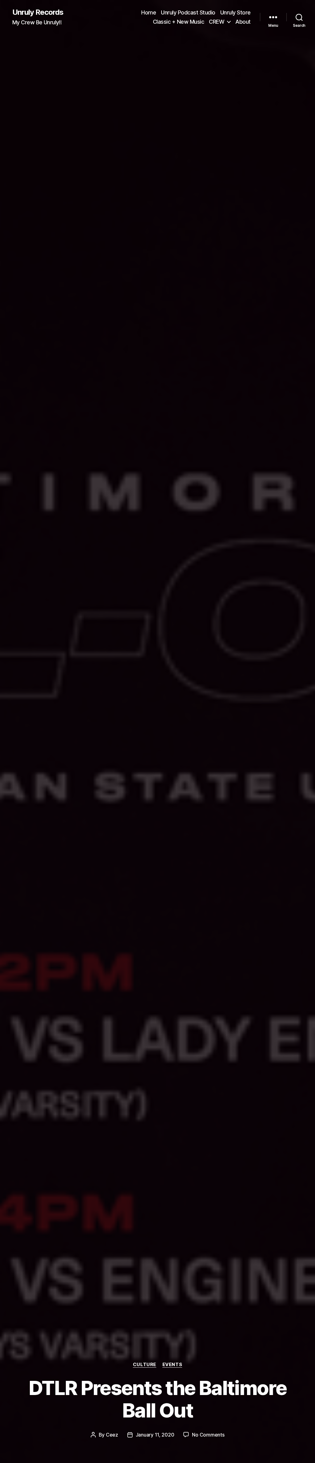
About (243, 21)
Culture (144, 1364)
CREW (216, 21)
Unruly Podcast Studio (188, 12)
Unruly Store (235, 12)
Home (148, 12)
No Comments (208, 1435)
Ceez (112, 1435)
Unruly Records (37, 12)
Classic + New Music (178, 21)
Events (172, 1364)
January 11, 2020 (155, 1435)
